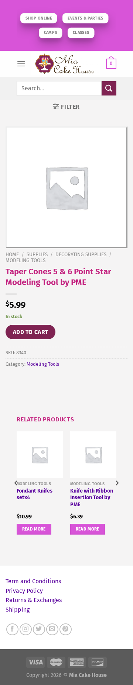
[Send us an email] (52, 629)
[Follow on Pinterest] (65, 629)
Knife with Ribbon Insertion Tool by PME (91, 498)
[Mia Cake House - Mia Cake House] (65, 63)
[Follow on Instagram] (26, 629)
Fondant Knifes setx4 (34, 494)
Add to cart (30, 331)
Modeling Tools (25, 260)
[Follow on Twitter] (39, 629)
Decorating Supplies (80, 254)
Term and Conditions (33, 581)
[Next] (116, 497)
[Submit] (109, 88)
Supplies (37, 254)
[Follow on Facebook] (12, 629)
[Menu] (21, 64)
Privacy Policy (24, 590)
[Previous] (16, 497)
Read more (34, 529)
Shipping (18, 609)
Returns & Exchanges (34, 600)
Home (12, 254)
